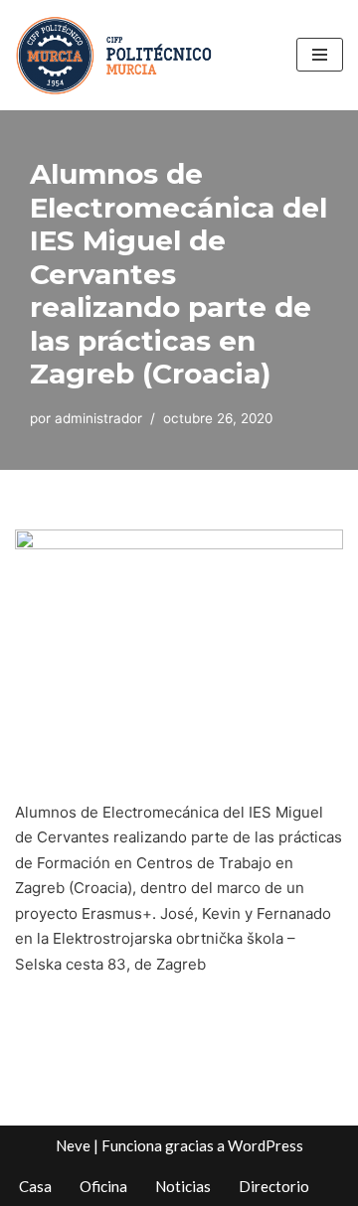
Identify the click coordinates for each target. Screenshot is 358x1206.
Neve (73, 1145)
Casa (35, 1186)
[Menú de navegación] (319, 55)
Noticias (183, 1186)
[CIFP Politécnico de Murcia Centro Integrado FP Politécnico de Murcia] (114, 55)
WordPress (265, 1145)
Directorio (274, 1186)
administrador (98, 418)
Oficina (103, 1186)
